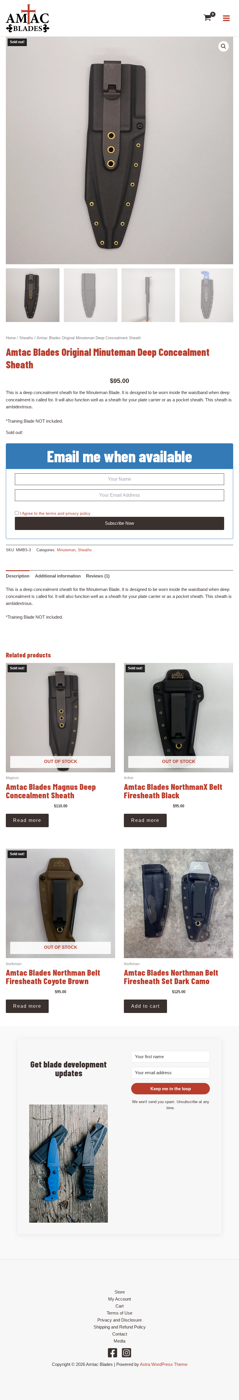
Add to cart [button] (145, 1006)
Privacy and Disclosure (119, 1320)
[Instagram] (126, 1353)
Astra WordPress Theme (163, 1364)
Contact (119, 1334)
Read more (27, 820)
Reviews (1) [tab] (98, 576)
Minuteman (66, 550)
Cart (119, 1306)
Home (11, 338)
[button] (223, 46)
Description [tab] (17, 576)
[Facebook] (112, 1353)
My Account (119, 1299)
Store (120, 1292)
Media (119, 1341)
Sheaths (26, 338)
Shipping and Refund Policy (120, 1327)
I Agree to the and (54, 513)
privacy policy (78, 513)
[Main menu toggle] (226, 18)
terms (51, 513)
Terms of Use (119, 1313)
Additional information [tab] (58, 576)
